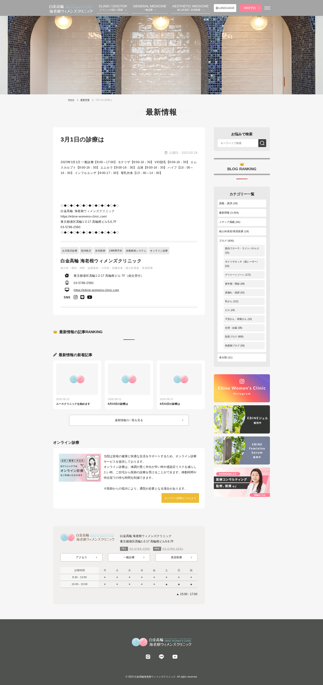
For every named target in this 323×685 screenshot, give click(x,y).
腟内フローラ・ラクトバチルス (242, 248)
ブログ (223, 240)
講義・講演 (225, 203)
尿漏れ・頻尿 (232, 292)
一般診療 (129, 557)
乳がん (228, 301)
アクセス (81, 557)
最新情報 (224, 212)
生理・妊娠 (231, 327)
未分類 (223, 357)
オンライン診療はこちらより (180, 498)
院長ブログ (231, 336)
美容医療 (176, 557)
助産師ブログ (232, 345)
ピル (227, 310)
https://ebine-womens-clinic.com (96, 290)
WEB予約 (250, 8)
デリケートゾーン (234, 274)
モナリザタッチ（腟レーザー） (242, 261)
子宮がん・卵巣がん (236, 319)
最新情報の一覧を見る (129, 420)
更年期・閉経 (232, 283)
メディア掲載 (227, 221)
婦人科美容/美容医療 (231, 231)
